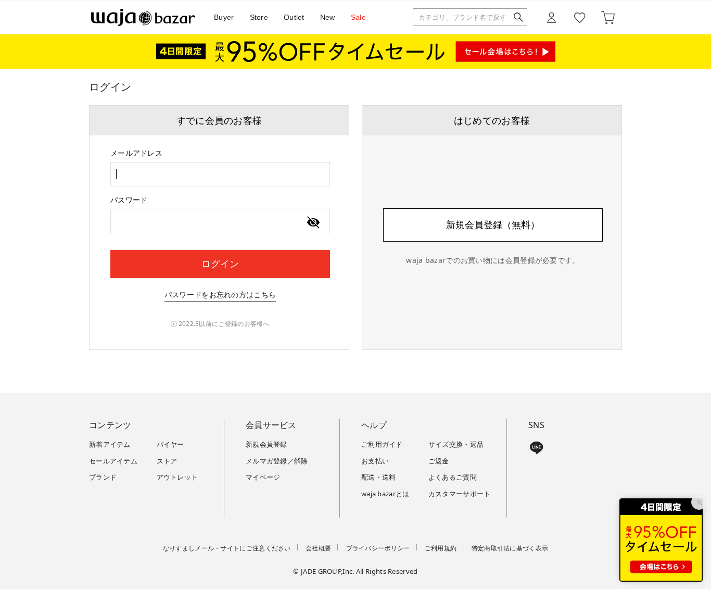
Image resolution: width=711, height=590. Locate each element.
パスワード (129, 200)
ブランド (103, 477)
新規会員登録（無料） (493, 224)
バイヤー (170, 444)
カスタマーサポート (459, 493)
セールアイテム (113, 461)
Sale (358, 17)
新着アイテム (110, 444)
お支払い (375, 461)
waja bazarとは (385, 493)
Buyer (224, 17)
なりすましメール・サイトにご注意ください (227, 548)
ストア (167, 461)
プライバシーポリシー (378, 548)
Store (259, 17)
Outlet (294, 17)
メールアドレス (136, 153)
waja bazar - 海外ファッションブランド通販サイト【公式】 (143, 17)
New (327, 17)
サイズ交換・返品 (456, 444)
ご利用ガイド (382, 444)
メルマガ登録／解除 (277, 461)
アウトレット (177, 477)
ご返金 (438, 461)
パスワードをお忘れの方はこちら (220, 294)
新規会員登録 (266, 444)
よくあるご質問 (452, 477)
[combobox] (220, 174)
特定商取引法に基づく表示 (510, 548)
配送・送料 (378, 477)
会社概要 (318, 548)
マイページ (263, 477)
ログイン (220, 263)
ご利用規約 (441, 548)
